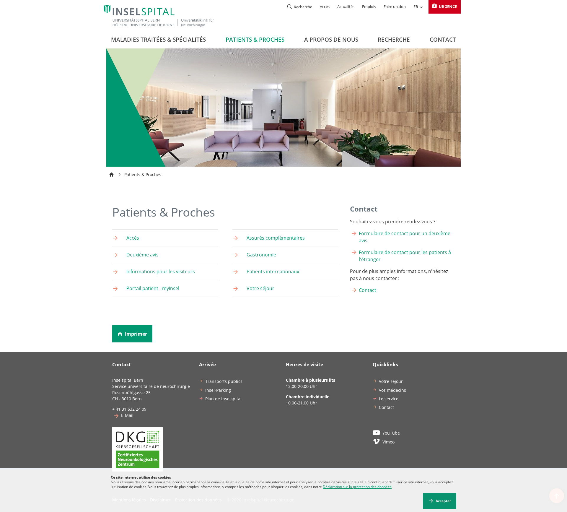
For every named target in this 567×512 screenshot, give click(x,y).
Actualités (345, 6)
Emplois (369, 6)
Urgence (447, 6)
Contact (443, 39)
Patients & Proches (255, 39)
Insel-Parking (218, 390)
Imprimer (135, 334)
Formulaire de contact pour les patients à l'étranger (405, 256)
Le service (388, 399)
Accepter (443, 500)
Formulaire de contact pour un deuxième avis (404, 237)
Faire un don (395, 6)
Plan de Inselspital (223, 399)
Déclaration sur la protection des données (357, 486)
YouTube (391, 433)
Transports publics (223, 381)
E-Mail (127, 415)
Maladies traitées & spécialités (158, 39)
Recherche (394, 39)
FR (415, 6)
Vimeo (388, 442)
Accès (325, 6)
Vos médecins (392, 390)
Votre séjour (391, 381)
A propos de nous (331, 39)
